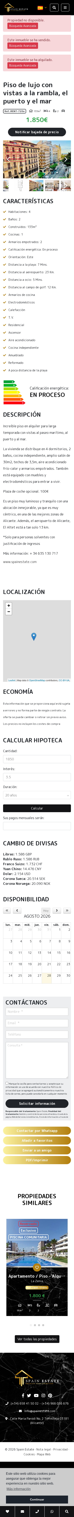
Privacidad (60, 1449)
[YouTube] (36, 1396)
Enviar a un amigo (37, 1150)
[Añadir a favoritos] (37, 1267)
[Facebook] (23, 1396)
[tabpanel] (37, 1269)
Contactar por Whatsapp (37, 1130)
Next (66, 159)
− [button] (8, 611)
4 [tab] (43, 1325)
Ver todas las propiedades (37, 1339)
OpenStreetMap (37, 680)
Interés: (9, 769)
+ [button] (8, 605)
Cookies (29, 1454)
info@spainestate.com (39, 1411)
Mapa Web (44, 1454)
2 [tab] (35, 1325)
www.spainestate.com (20, 562)
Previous (8, 159)
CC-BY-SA (64, 680)
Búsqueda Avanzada (22, 26)
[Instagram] (43, 1396)
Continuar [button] (37, 1499)
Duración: (10, 787)
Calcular (37, 808)
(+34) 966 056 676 (55, 1403)
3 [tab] (39, 1325)
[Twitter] (29, 1396)
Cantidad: (10, 751)
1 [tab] (31, 1325)
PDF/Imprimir (37, 1160)
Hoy (46, 911)
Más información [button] (19, 1489)
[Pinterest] (50, 1396)
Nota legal (43, 1449)
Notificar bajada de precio (37, 132)
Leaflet (11, 680)
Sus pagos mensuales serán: (23, 818)
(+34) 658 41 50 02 (25, 1403)
